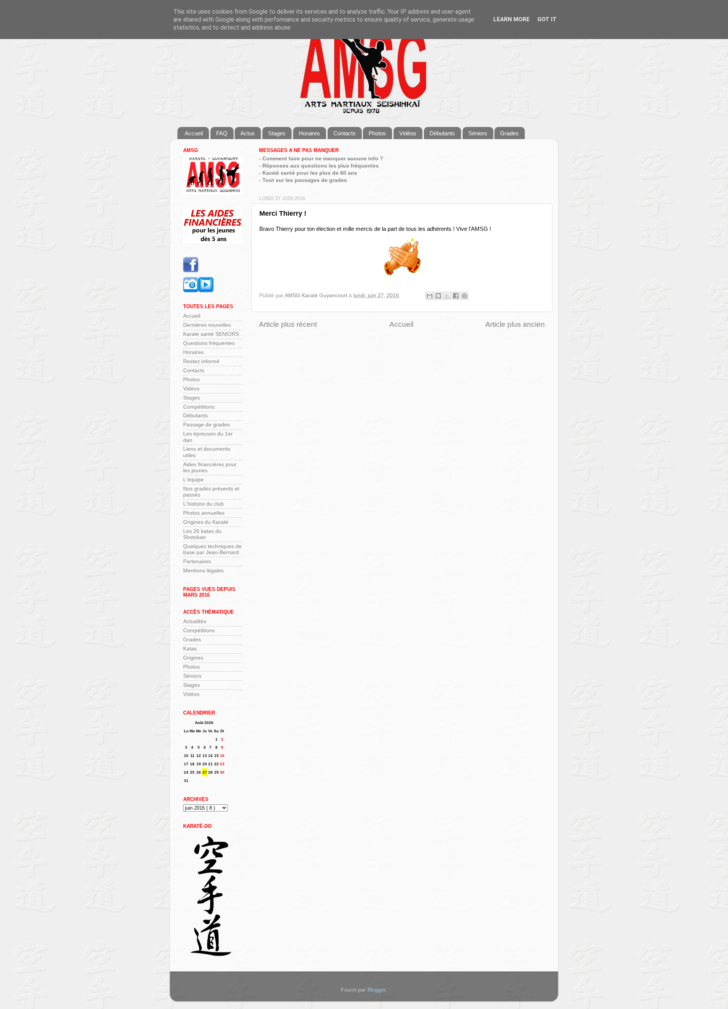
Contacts (344, 133)
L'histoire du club (203, 504)
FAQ (222, 133)
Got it (547, 19)
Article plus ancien (515, 324)
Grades (509, 133)
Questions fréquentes (209, 343)
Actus (247, 133)
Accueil (194, 133)
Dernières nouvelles (207, 325)
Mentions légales (203, 570)
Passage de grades (206, 425)
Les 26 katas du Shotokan (202, 534)
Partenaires (197, 561)
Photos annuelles (203, 513)
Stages (277, 133)
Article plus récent (288, 324)
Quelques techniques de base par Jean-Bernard (212, 549)
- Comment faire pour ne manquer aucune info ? (321, 158)
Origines (193, 658)
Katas (190, 649)
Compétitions (199, 407)
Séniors (477, 133)
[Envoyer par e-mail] (429, 295)
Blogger (376, 990)
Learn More (511, 19)
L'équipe (193, 480)
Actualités (194, 621)
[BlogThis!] (438, 295)
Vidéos (407, 133)
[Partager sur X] (447, 295)
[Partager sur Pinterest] (464, 295)
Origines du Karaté (205, 522)
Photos (377, 133)
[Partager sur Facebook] (456, 295)
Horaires (309, 133)
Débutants (442, 133)
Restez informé (201, 361)
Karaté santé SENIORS (211, 334)
